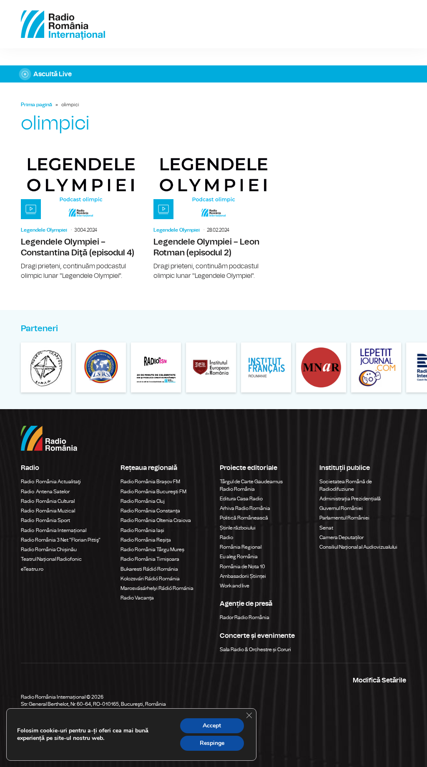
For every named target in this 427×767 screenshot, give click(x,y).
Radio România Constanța (150, 510)
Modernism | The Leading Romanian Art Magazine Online (156, 367)
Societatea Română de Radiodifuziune (345, 485)
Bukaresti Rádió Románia (149, 569)
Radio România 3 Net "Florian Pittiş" (60, 539)
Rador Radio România (244, 617)
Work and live (234, 585)
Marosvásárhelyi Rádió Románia (157, 588)
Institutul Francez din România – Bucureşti (266, 367)
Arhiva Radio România (245, 508)
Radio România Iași (142, 530)
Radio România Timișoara (150, 559)
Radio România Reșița (146, 539)
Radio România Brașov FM (150, 481)
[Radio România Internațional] (63, 24)
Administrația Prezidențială (350, 498)
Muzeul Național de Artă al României (321, 367)
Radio (227, 537)
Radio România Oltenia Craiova (156, 520)
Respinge (212, 743)
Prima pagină (36, 104)
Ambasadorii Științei (243, 576)
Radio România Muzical (48, 510)
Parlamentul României (344, 517)
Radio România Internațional (53, 530)
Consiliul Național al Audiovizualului (358, 547)
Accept (212, 726)
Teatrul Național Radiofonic (51, 559)
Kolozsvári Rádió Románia (150, 578)
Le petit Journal (376, 367)
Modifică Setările (379, 680)
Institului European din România (211, 367)
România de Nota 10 (242, 566)
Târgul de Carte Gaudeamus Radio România (251, 485)
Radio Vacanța (137, 597)
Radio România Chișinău (49, 549)
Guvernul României (341, 508)
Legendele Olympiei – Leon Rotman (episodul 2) (213, 216)
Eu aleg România (239, 556)
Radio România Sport (45, 520)
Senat (326, 527)
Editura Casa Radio (241, 498)
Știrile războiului (238, 527)
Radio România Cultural (48, 501)
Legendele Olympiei (44, 229)
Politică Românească (244, 517)
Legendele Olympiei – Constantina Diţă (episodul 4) (81, 216)
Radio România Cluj (143, 501)
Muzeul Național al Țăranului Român (46, 367)
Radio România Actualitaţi (51, 481)
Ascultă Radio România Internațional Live (213, 73)
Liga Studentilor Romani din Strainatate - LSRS (101, 367)
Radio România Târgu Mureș (152, 549)
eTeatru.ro (32, 569)
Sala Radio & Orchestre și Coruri (255, 649)
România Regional (240, 547)
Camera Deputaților (341, 537)
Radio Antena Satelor (45, 491)
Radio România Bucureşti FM (153, 491)
